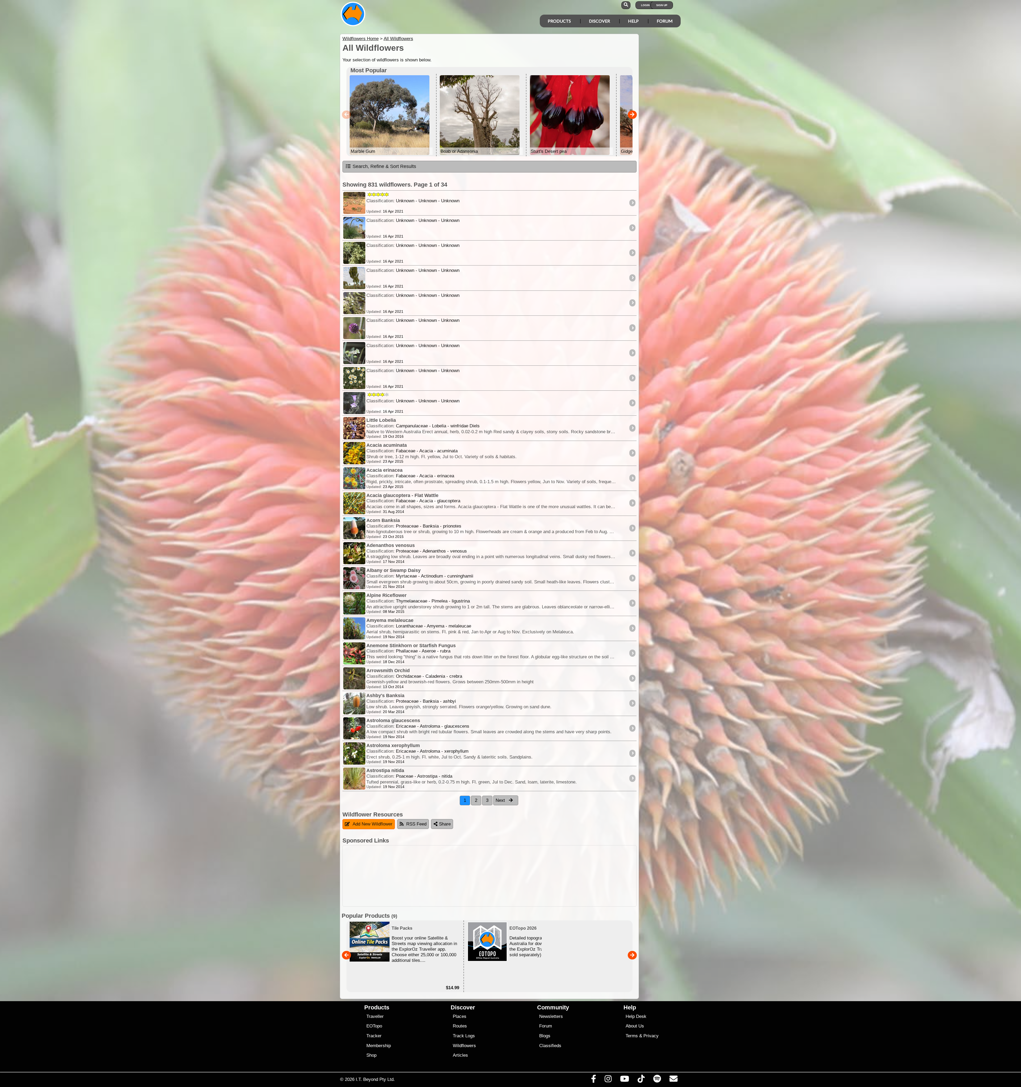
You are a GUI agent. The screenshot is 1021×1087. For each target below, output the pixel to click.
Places (459, 1016)
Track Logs (464, 1035)
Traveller (375, 1016)
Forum (665, 20)
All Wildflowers (398, 38)
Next (501, 800)
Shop (371, 1055)
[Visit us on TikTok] (641, 1080)
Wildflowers (464, 1045)
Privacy (651, 1035)
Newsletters (551, 1016)
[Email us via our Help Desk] (673, 1080)
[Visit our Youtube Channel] (624, 1080)
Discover (599, 20)
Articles (460, 1055)
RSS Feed (416, 824)
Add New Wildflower (372, 824)
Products (559, 20)
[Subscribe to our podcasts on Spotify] (657, 1080)
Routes (460, 1026)
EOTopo (374, 1026)
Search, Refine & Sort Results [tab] (384, 166)
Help (633, 20)
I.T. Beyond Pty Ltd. (375, 1079)
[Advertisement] (489, 876)
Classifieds (550, 1045)
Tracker (374, 1035)
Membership (378, 1045)
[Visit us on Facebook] (593, 1080)
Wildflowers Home (360, 38)
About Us (635, 1026)
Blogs (544, 1035)
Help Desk (636, 1016)
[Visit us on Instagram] (607, 1080)
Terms (632, 1035)
